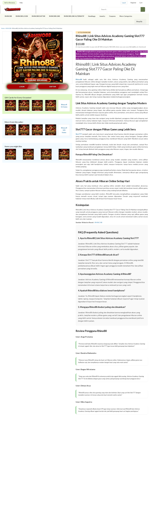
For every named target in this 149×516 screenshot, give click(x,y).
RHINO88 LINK (54, 16)
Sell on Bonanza (9, 3)
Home (3, 28)
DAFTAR (52, 87)
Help (21, 3)
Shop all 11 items (64, 106)
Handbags (91, 16)
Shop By (139, 21)
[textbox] (120, 9)
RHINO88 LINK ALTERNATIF (74, 16)
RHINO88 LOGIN (22, 16)
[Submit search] (143, 9)
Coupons (112, 16)
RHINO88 (8, 16)
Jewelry (102, 16)
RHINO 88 (98, 222)
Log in (124, 3)
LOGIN (21, 87)
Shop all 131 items (64, 130)
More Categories (126, 16)
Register (133, 3)
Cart (140, 3)
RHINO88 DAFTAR (38, 16)
